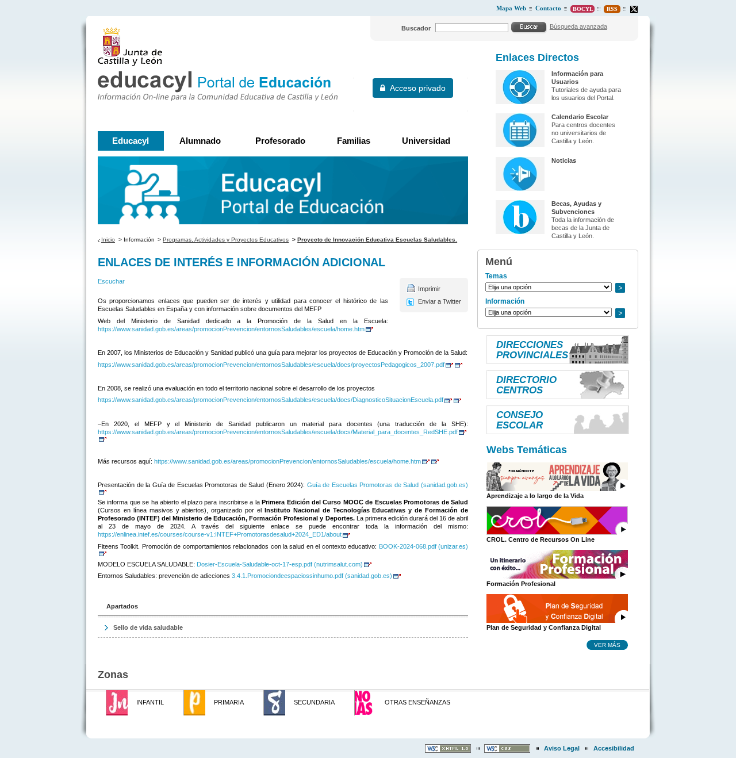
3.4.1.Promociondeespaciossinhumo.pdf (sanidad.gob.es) (312, 575)
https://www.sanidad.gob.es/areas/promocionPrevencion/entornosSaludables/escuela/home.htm (231, 329)
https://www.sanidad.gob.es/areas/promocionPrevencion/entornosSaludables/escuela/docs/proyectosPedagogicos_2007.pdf (271, 364)
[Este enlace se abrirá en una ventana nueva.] (634, 9)
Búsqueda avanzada (578, 26)
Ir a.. (620, 287)
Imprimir (429, 288)
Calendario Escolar (579, 116)
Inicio (108, 239)
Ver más (607, 644)
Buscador (416, 28)
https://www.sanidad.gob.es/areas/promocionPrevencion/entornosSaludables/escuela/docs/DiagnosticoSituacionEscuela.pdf (270, 399)
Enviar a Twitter (439, 301)
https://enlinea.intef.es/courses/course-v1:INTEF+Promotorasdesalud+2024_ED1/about (220, 534)
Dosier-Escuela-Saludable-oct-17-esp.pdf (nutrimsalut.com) (280, 564)
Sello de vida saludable (148, 627)
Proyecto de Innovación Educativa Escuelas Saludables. (377, 239)
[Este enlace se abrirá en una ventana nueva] (458, 364)
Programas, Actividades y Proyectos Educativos (226, 239)
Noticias (563, 160)
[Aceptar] (529, 27)
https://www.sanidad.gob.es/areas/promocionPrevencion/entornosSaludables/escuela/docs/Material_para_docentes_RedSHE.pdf (278, 431)
